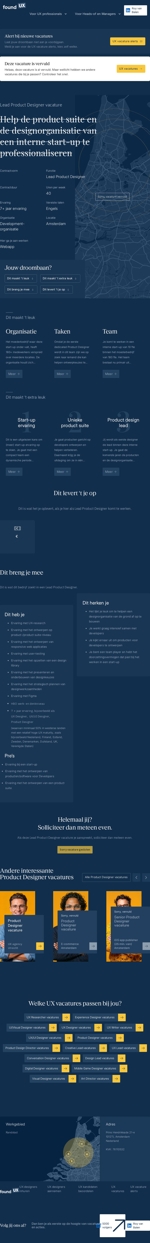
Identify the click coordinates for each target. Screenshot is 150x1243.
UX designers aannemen (56, 1189)
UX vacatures (117, 1189)
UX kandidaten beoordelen (88, 1189)
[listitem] (75, 922)
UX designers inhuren (28, 1189)
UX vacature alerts (138, 1189)
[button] (48, 14)
